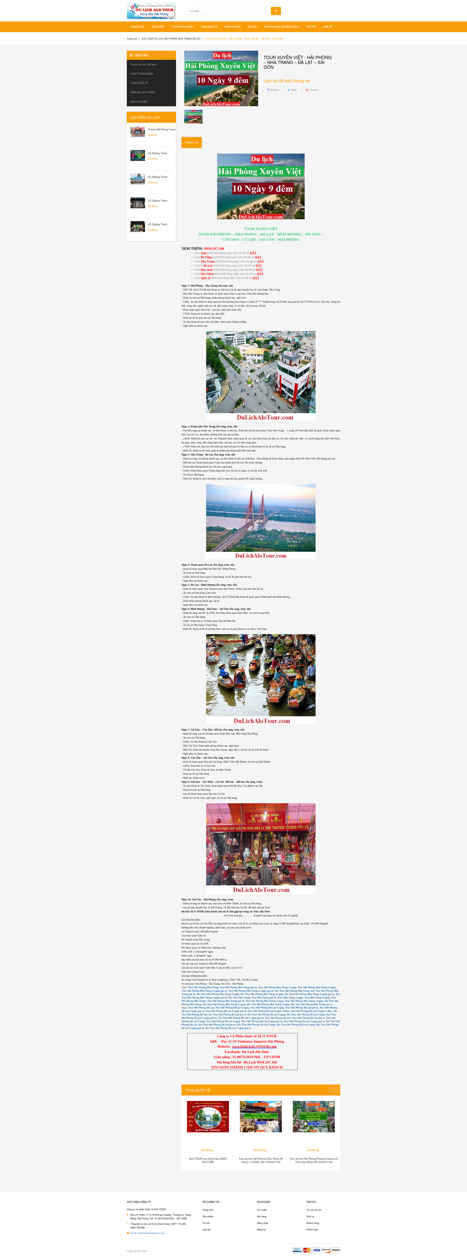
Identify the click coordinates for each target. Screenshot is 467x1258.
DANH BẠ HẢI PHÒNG (142, 92)
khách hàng (233, 26)
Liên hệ (327, 26)
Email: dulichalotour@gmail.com (147, 1233)
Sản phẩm (207, 1216)
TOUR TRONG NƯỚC (182, 26)
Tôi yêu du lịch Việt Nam (143, 64)
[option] (193, 116)
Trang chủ (207, 1209)
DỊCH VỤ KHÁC (138, 101)
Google (314, 89)
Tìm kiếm (262, 1209)
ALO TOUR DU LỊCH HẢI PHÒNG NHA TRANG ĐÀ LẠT (171, 38)
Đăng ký (261, 1229)
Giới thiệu (158, 26)
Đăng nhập (262, 1223)
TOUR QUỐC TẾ (209, 26)
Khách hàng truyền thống (282, 26)
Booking (207, 1150)
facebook (274, 89)
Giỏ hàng (261, 1216)
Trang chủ (137, 26)
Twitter (294, 89)
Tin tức (311, 26)
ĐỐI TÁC (252, 26)
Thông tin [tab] (191, 142)
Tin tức (206, 1223)
